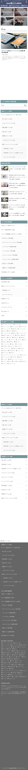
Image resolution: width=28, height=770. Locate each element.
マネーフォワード (22, 333)
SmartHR (15, 337)
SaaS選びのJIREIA (14, 3)
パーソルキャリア (6, 333)
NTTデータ (5, 352)
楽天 (4, 648)
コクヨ (19, 339)
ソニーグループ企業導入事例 (9, 246)
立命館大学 (23, 361)
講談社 (4, 335)
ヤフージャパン (6, 328)
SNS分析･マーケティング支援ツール (13, 152)
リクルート (11, 335)
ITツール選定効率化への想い (8, 229)
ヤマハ (4, 363)
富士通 (12, 352)
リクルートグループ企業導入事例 (10, 259)
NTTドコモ (23, 326)
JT (10, 361)
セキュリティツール (9, 140)
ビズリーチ (17, 324)
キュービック (6, 344)
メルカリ (12, 339)
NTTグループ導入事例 (7, 238)
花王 (24, 339)
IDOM (4, 341)
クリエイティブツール (8, 123)
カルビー (23, 670)
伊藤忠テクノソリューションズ (15, 359)
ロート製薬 (15, 361)
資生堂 (20, 357)
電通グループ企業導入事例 (8, 267)
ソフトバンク (22, 328)
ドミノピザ (19, 344)
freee (12, 344)
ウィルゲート (20, 350)
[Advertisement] (14, 82)
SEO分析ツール (8, 148)
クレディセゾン (6, 357)
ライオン (12, 346)
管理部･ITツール (24, 5)
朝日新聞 (22, 337)
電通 (14, 333)
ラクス (4, 361)
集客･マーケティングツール (14, 5)
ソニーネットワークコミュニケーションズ (11, 670)
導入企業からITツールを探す (8, 272)
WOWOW (10, 341)
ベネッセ (19, 346)
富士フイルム (14, 326)
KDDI (9, 648)
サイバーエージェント (7, 324)
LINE (4, 337)
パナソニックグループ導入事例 (9, 255)
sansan (5, 350)
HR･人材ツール (7, 119)
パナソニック (6, 326)
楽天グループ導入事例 (7, 263)
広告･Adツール (6, 131)
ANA (9, 337)
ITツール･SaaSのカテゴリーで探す (11, 114)
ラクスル (5, 359)
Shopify (22, 348)
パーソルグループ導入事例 (8, 250)
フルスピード (12, 363)
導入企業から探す (4, 5)
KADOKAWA (12, 350)
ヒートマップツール (9, 157)
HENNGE (5, 346)
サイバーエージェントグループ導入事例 (12, 242)
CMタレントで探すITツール (8, 225)
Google (18, 335)
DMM (15, 648)
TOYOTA (14, 357)
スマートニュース (6, 348)
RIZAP (17, 341)
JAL (24, 335)
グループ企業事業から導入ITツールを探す (11, 234)
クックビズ (5, 339)
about (2, 315)
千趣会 (14, 328)
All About (15, 348)
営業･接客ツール (7, 127)
